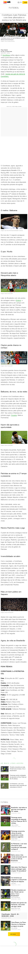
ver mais (13, 934)
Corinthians (6, 55)
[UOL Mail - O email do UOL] (19, 2)
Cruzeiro (14, 415)
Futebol (14, 8)
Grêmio (18, 300)
